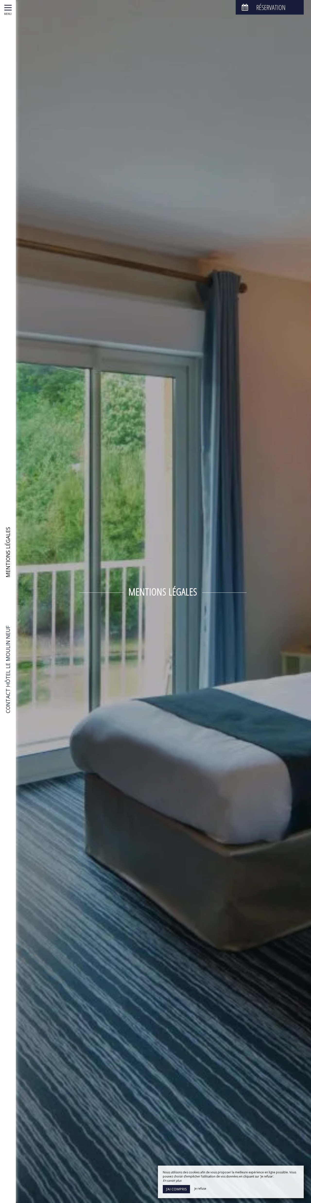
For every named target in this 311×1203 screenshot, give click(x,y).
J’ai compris (176, 1189)
